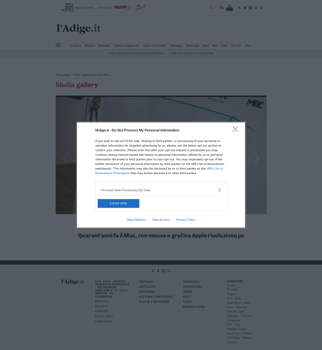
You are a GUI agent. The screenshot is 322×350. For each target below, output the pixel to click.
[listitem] (161, 190)
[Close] (237, 130)
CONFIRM (118, 203)
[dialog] (161, 175)
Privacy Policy (185, 219)
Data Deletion (136, 219)
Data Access (161, 219)
